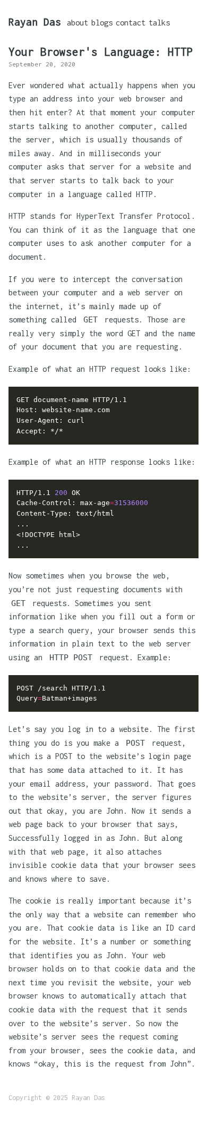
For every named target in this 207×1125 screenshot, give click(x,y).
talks (159, 22)
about (77, 22)
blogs (102, 22)
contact (130, 22)
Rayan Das (34, 22)
